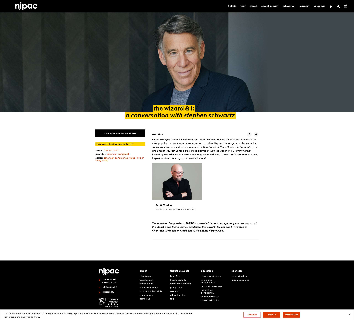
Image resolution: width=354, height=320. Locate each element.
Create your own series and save (120, 133)
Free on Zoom (111, 150)
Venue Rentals (146, 283)
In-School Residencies (211, 286)
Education (207, 271)
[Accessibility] (331, 6)
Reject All (272, 315)
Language (319, 6)
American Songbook (118, 153)
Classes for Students (211, 276)
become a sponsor (240, 280)
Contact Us (145, 298)
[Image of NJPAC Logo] (27, 6)
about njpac (146, 276)
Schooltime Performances (208, 281)
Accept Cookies (291, 315)
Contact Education (210, 300)
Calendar (174, 291)
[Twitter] (256, 134)
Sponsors (236, 271)
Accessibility (108, 292)
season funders (239, 276)
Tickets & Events (179, 271)
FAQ (172, 298)
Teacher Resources (210, 296)
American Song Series (116, 157)
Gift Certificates (177, 295)
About (143, 271)
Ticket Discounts (178, 280)
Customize (252, 315)
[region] (177, 314)
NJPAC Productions (149, 287)
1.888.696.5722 (109, 287)
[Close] (350, 314)
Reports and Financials (151, 291)
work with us (146, 295)
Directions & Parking (180, 283)
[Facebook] (249, 134)
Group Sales (176, 287)
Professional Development (207, 291)
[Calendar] (345, 6)
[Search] (338, 6)
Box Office (175, 276)
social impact (146, 280)
